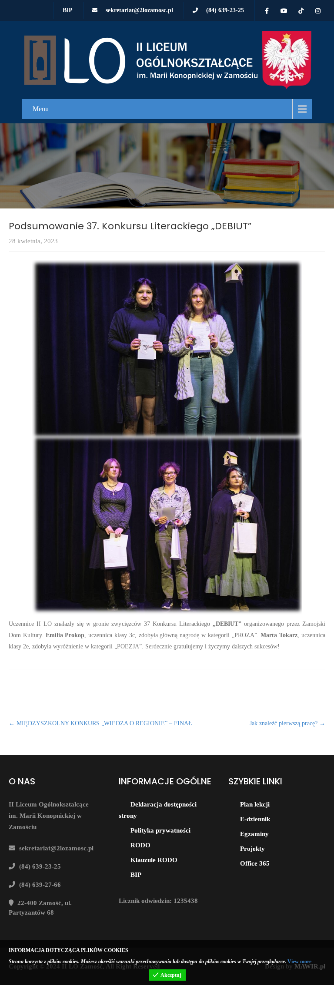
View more (299, 962)
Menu (41, 108)
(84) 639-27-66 (40, 884)
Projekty (252, 848)
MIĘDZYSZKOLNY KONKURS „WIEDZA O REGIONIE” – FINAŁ (100, 723)
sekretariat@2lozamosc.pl (139, 10)
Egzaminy (254, 833)
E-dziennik (255, 819)
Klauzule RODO (153, 859)
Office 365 (255, 863)
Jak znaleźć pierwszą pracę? (287, 723)
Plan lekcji (255, 804)
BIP (68, 10)
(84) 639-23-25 (225, 10)
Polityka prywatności (160, 830)
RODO (140, 845)
